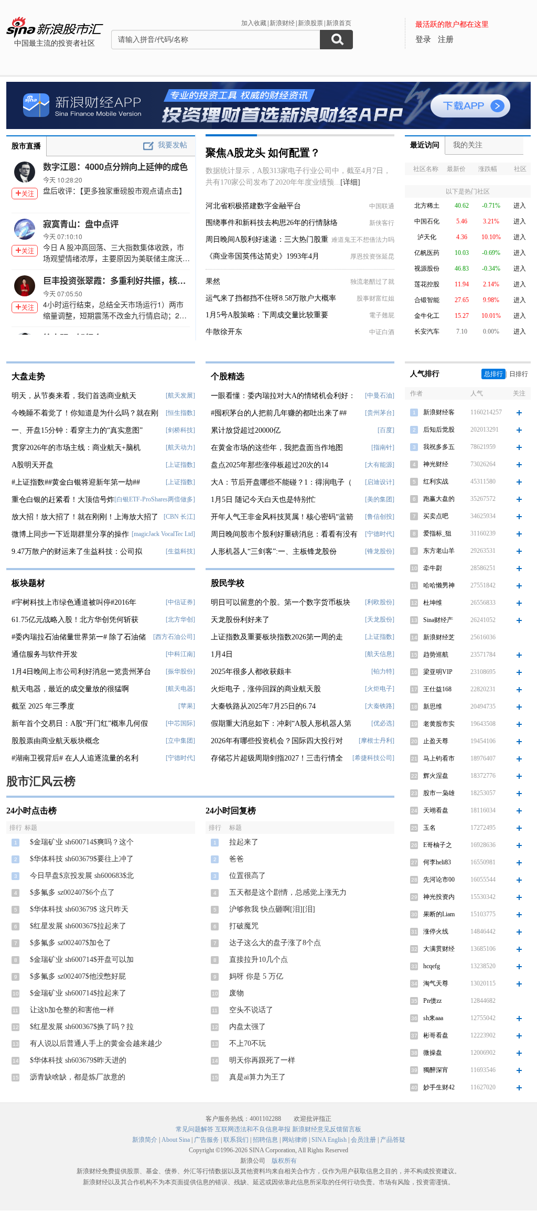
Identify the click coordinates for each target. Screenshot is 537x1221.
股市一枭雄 (439, 793)
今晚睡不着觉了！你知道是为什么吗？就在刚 (85, 413)
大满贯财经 (439, 948)
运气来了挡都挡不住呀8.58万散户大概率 (271, 298)
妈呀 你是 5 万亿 (256, 976)
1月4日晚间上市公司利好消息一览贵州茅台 (81, 672)
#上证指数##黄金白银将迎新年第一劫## (76, 482)
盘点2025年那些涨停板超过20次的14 (269, 465)
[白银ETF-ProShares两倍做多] (154, 499)
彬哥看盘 (435, 1035)
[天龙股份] (379, 619)
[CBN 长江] (179, 516)
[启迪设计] (379, 482)
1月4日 (222, 654)
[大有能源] (379, 464)
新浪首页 (338, 23)
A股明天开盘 (32, 465)
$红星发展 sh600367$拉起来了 (78, 926)
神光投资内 (439, 897)
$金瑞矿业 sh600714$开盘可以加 (82, 959)
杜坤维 (432, 602)
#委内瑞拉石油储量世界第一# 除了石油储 (79, 637)
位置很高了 (247, 876)
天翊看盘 (435, 810)
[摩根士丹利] (376, 740)
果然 (213, 281)
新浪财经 (282, 23)
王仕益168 (437, 689)
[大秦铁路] (379, 706)
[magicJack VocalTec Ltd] (163, 534)
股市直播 (26, 146)
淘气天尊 (435, 983)
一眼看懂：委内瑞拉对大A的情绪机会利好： (283, 396)
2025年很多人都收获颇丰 (251, 672)
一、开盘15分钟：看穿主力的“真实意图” (77, 430)
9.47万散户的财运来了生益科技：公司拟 (77, 551)
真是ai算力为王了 (257, 1077)
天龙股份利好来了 (240, 620)
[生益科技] (180, 551)
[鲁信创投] (379, 516)
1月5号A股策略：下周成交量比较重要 (267, 315)
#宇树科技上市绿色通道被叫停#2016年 (74, 602)
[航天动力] (180, 447)
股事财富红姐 (375, 298)
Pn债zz (432, 1000)
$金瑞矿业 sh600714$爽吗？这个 (82, 842)
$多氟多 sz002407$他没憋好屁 (78, 976)
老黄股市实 (439, 723)
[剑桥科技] (180, 430)
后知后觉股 (439, 429)
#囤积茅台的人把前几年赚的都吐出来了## (279, 413)
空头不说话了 (251, 1010)
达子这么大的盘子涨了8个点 (275, 943)
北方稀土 (426, 205)
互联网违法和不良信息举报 (253, 1129)
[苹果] (186, 706)
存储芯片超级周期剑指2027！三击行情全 (277, 758)
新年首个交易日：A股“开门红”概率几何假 (80, 723)
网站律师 (294, 1139)
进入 (519, 205)
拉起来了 (244, 842)
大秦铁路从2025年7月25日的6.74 (263, 706)
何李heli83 (437, 862)
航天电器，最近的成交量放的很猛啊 (70, 689)
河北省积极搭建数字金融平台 (253, 206)
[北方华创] (180, 619)
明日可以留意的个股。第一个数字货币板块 (280, 602)
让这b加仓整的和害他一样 (72, 1010)
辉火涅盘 (435, 775)
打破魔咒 (244, 926)
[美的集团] (379, 499)
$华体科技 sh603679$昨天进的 (78, 1060)
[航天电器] (180, 688)
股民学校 (227, 583)
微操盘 (432, 1052)
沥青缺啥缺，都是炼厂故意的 (77, 1077)
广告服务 (206, 1139)
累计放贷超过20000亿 (246, 430)
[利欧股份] (379, 602)
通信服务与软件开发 (45, 654)
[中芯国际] (180, 723)
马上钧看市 (439, 758)
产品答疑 (392, 1139)
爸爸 (236, 859)
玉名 (429, 827)
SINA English (329, 1139)
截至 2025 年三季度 (43, 706)
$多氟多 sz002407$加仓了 (70, 943)
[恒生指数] (180, 412)
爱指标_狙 (437, 533)
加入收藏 (253, 23)
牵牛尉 (432, 568)
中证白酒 (381, 332)
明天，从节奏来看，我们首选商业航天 (74, 396)
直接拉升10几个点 (258, 959)
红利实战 (435, 481)
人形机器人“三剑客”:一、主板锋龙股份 (274, 551)
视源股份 (426, 268)
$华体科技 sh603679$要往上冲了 (82, 859)
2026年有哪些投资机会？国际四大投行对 (277, 741)
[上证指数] (180, 464)
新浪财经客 (439, 412)
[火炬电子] (379, 688)
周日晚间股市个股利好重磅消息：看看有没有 (284, 534)
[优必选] (382, 723)
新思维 (432, 706)
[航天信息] (379, 654)
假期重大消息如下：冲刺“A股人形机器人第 (281, 723)
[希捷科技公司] (373, 758)
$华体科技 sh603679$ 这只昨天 (79, 909)
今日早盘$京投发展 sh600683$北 (82, 876)
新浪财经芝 (439, 637)
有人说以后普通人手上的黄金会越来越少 (96, 1043)
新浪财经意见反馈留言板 (326, 1129)
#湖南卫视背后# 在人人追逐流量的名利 (75, 758)
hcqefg (431, 966)
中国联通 (381, 206)
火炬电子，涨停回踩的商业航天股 (266, 689)
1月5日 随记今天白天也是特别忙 (263, 500)
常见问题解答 (194, 1129)
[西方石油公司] (174, 636)
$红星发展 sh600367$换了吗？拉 (82, 1027)
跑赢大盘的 (439, 498)
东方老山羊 (439, 550)
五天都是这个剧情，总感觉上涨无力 (288, 892)
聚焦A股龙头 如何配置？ (263, 152)
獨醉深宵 (435, 1070)
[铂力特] (382, 671)
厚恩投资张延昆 (372, 256)
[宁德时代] (180, 758)
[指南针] (382, 447)
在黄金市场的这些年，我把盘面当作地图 (277, 448)
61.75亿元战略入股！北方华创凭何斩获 (75, 620)
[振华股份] (180, 671)
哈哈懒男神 (439, 585)
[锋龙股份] (379, 551)
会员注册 (363, 1139)
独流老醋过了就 (372, 281)
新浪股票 (310, 23)
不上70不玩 (247, 1043)
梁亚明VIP (438, 672)
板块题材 (28, 583)
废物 (236, 993)
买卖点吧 (435, 516)
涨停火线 (435, 931)
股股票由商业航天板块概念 (56, 741)
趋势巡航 (435, 654)
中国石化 (426, 221)
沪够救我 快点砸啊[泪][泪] (272, 909)
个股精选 (227, 376)
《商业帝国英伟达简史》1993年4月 (262, 256)
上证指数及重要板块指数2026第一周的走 (277, 637)
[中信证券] (180, 602)
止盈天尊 (435, 741)
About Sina (176, 1139)
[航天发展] (180, 395)
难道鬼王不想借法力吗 (362, 239)
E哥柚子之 (437, 845)
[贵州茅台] (379, 412)
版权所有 (284, 1160)
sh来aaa (433, 1018)
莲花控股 (426, 284)
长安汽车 (426, 331)
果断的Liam (439, 914)
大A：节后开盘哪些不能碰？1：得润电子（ (281, 482)
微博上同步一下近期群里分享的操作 (70, 534)
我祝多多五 (439, 447)
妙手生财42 (439, 1087)
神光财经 (435, 464)
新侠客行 (381, 223)
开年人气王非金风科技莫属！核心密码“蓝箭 (282, 517)
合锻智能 (426, 300)
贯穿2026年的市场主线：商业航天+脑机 (76, 448)
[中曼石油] (379, 395)
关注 (28, 193)
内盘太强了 (247, 1027)
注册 (446, 39)
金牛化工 (426, 315)
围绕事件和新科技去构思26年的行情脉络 (272, 223)
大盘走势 (28, 376)
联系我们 (236, 1139)
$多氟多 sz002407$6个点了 (72, 892)
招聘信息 (265, 1139)
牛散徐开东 (224, 332)
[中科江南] (180, 654)
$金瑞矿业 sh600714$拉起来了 (78, 993)
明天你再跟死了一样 (262, 1060)
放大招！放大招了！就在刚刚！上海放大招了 (85, 517)
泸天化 (426, 237)
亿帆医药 (426, 252)
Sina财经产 (438, 620)
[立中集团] (180, 740)
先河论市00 (439, 879)
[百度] (386, 430)
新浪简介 (144, 1139)
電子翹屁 (381, 315)
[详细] (350, 182)
